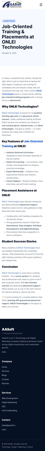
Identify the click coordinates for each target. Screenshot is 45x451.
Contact (5, 379)
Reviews (5, 383)
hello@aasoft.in (8, 425)
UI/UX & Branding (9, 410)
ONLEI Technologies (10, 113)
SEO (4, 406)
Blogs (4, 375)
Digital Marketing (9, 402)
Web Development (10, 398)
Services (5, 371)
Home (4, 367)
